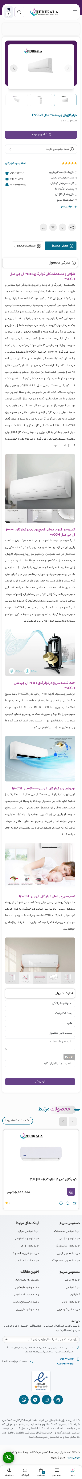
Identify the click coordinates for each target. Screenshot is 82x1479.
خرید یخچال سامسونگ (68, 1246)
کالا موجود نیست (39, 135)
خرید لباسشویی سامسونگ (66, 1261)
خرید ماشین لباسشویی (27, 1261)
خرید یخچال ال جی (29, 1246)
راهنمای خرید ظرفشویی (27, 1287)
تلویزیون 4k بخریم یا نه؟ (27, 1280)
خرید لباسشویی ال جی (68, 1253)
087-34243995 (18, 185)
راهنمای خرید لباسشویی (26, 1295)
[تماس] (8, 1457)
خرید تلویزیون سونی (28, 1231)
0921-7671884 (17, 179)
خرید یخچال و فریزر (70, 1302)
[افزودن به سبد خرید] (71, 1192)
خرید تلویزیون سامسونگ (67, 1231)
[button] (19, 12)
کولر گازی (75, 1295)
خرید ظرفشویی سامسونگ (25, 1253)
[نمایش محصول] (68, 1204)
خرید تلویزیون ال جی (69, 1239)
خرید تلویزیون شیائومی (27, 1239)
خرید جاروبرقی (72, 1280)
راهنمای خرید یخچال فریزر (26, 1302)
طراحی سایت (74, 1458)
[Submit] (6, 1339)
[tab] (61, 245)
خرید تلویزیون (73, 1287)
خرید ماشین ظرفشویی (68, 1309)
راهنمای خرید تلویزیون (27, 1309)
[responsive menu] (75, 12)
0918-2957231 (17, 173)
